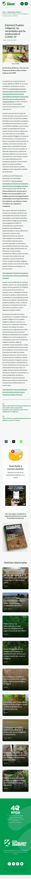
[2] (23, 210)
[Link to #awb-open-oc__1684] (26, 3)
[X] (13, 441)
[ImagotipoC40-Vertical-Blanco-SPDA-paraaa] (16, 806)
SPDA (13, 869)
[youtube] (21, 863)
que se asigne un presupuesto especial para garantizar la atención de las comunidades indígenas (15, 183)
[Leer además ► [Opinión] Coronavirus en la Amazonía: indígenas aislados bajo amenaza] (15, 275)
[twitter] (13, 863)
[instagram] (17, 863)
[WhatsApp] (21, 441)
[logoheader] (8, 2)
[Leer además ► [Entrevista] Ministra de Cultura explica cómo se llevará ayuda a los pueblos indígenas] (14, 392)
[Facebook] (6, 441)
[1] (20, 176)
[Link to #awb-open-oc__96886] (22, 3)
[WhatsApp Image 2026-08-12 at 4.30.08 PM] (15, 523)
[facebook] (9, 863)
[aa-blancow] (15, 840)
